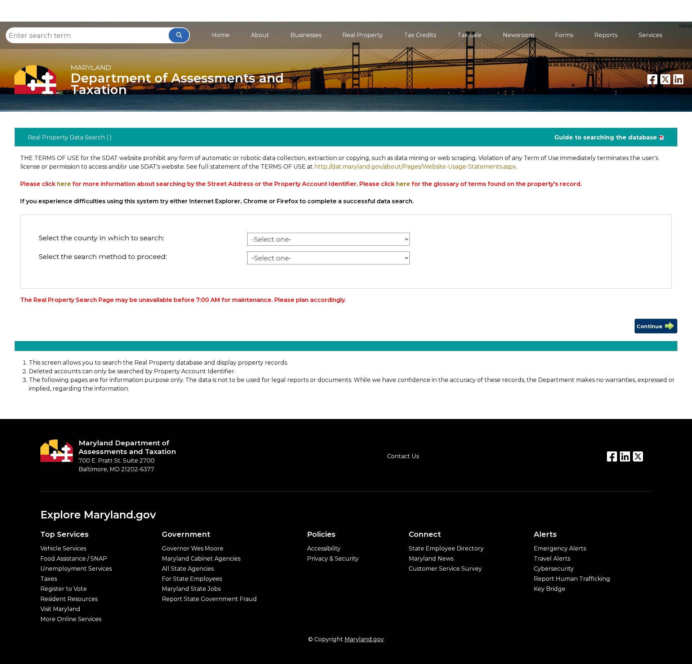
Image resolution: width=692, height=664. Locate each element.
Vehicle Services (63, 549)
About (260, 35)
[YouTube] (625, 456)
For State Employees (192, 579)
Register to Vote (63, 589)
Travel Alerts (552, 559)
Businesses (305, 35)
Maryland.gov (364, 639)
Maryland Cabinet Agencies (201, 559)
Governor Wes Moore (192, 549)
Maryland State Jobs (191, 589)
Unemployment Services (76, 569)
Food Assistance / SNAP (73, 559)
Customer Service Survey (445, 569)
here (64, 184)
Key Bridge (549, 589)
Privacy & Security (333, 559)
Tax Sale (469, 35)
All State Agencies (188, 569)
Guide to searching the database (605, 137)
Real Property (362, 35)
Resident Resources (69, 599)
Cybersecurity (554, 569)
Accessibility (324, 549)
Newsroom (518, 35)
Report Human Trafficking (572, 579)
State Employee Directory (446, 549)
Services (650, 35)
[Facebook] (652, 79)
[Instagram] (638, 456)
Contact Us (403, 456)
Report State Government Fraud (209, 599)
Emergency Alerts (560, 549)
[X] (665, 79)
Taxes (48, 579)
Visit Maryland (60, 609)
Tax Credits (420, 35)
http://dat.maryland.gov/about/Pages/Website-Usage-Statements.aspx (415, 166)
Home (221, 35)
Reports (605, 35)
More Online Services (70, 619)
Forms (564, 35)
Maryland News (431, 559)
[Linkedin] (678, 79)
